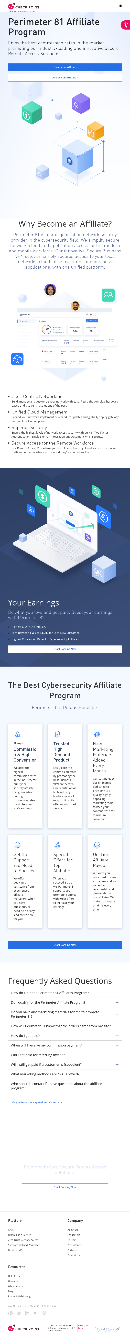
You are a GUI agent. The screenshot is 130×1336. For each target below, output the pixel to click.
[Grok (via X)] (43, 1314)
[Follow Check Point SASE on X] (104, 1329)
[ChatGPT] (10, 1314)
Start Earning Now (65, 1187)
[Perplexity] (27, 1314)
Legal (80, 1328)
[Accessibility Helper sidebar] (125, 25)
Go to (22, 11)
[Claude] (19, 1314)
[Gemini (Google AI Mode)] (35, 1314)
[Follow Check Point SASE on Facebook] (97, 1329)
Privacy (81, 1325)
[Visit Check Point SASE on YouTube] (117, 1329)
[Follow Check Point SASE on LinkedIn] (111, 1329)
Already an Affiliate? (65, 77)
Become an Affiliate (65, 67)
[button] (120, 6)
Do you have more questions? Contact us (37, 1102)
